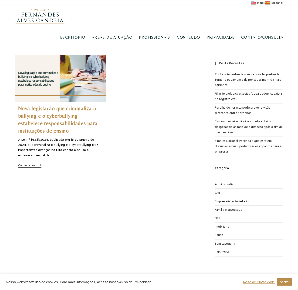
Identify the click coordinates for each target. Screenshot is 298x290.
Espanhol (277, 2)
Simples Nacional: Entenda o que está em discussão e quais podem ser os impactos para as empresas (249, 146)
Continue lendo (29, 166)
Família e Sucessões (228, 209)
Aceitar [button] (284, 282)
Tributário (222, 252)
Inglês (260, 2)
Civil (217, 192)
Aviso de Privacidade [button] (259, 282)
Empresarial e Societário (232, 201)
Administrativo (225, 184)
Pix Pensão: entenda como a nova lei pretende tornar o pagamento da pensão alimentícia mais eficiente (248, 80)
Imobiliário (222, 226)
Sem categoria (225, 243)
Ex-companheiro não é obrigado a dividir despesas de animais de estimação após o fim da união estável (249, 127)
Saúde (219, 235)
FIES (217, 218)
